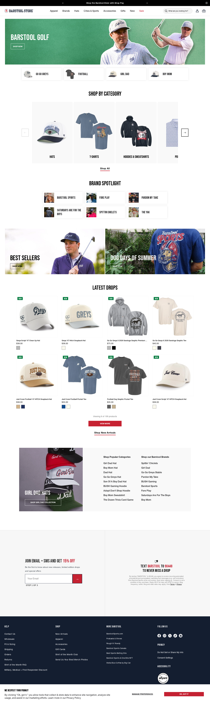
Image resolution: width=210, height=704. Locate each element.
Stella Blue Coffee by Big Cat (118, 663)
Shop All (105, 168)
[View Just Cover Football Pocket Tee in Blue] (63, 407)
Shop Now (17, 266)
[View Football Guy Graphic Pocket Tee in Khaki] (114, 407)
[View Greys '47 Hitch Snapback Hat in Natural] (63, 348)
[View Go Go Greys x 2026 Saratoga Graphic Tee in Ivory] (154, 348)
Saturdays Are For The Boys (155, 495)
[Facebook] (159, 635)
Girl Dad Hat (109, 463)
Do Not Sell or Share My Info (170, 652)
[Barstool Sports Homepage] (19, 11)
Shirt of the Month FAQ (15, 664)
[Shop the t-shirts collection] (94, 132)
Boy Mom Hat (110, 467)
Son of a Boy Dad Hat (114, 481)
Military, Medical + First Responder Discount (25, 670)
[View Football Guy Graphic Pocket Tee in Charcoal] (109, 407)
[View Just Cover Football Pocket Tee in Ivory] (68, 407)
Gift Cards (60, 649)
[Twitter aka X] (170, 635)
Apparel (59, 639)
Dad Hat (107, 472)
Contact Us (9, 634)
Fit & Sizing (9, 644)
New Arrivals (61, 634)
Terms (172, 584)
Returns (8, 659)
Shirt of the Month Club (66, 654)
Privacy (179, 584)
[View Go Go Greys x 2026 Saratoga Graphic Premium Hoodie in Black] (114, 348)
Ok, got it (183, 694)
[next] (184, 133)
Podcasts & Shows (114, 638)
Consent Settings (165, 657)
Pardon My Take (149, 476)
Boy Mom (146, 499)
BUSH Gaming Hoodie (115, 486)
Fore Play (146, 490)
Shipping (8, 649)
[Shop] (180, 635)
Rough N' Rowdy (113, 643)
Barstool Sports (149, 486)
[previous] (25, 133)
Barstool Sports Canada (116, 648)
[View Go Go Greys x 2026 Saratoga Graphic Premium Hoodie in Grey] (109, 348)
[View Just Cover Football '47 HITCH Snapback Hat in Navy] (23, 407)
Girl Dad (145, 467)
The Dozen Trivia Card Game (118, 499)
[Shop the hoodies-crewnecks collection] (136, 132)
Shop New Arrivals (105, 432)
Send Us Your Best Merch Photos (71, 659)
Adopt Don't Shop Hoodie (116, 490)
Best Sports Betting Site (116, 653)
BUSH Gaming (148, 481)
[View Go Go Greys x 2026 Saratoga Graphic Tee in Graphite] (159, 348)
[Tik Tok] (175, 635)
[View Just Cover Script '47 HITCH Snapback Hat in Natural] (154, 407)
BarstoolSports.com (114, 634)
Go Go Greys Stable (151, 472)
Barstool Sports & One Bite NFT (119, 658)
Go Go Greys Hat (112, 476)
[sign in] (197, 10)
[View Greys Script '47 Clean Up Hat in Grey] (18, 348)
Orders (7, 654)
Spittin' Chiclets (149, 463)
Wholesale (9, 639)
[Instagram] (164, 635)
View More (105, 424)
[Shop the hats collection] (52, 132)
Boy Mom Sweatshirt (114, 495)
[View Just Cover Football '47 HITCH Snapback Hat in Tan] (18, 407)
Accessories (61, 644)
